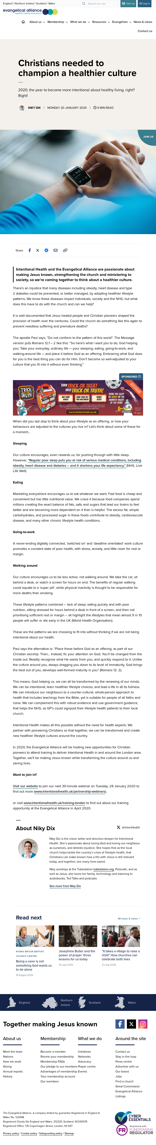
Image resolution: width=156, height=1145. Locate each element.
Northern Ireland (24, 3)
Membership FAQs (53, 1061)
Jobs (118, 1076)
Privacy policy (11, 1133)
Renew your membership (57, 1056)
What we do (78, 22)
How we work (12, 1061)
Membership (56, 22)
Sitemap (69, 1133)
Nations (8, 1056)
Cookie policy (29, 1133)
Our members (50, 1081)
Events (82, 1071)
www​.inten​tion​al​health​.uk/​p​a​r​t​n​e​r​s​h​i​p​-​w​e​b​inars (70, 791)
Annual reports (13, 1071)
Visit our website (25, 786)
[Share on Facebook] (30, 250)
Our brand (122, 1071)
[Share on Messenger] (46, 250)
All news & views (128, 918)
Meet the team (12, 1051)
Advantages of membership (59, 1071)
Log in (146, 3)
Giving (7, 1066)
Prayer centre (87, 1066)
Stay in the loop (125, 1056)
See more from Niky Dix (65, 886)
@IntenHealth (131, 827)
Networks (84, 1056)
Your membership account (58, 1076)
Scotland (41, 3)
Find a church (124, 1081)
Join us (130, 3)
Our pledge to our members (59, 1066)
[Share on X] (38, 250)
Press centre (123, 1061)
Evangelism (120, 22)
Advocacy (84, 1061)
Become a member (53, 1051)
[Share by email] (55, 250)
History (7, 1076)
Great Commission (127, 1086)
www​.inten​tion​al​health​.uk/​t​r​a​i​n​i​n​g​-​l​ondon (54, 802)
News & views (143, 22)
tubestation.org (103, 869)
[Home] (26, 21)
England (8, 3)
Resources (99, 22)
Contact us (145, 31)
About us (35, 22)
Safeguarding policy (50, 1133)
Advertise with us (126, 1066)
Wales (51, 3)
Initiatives (84, 1051)
